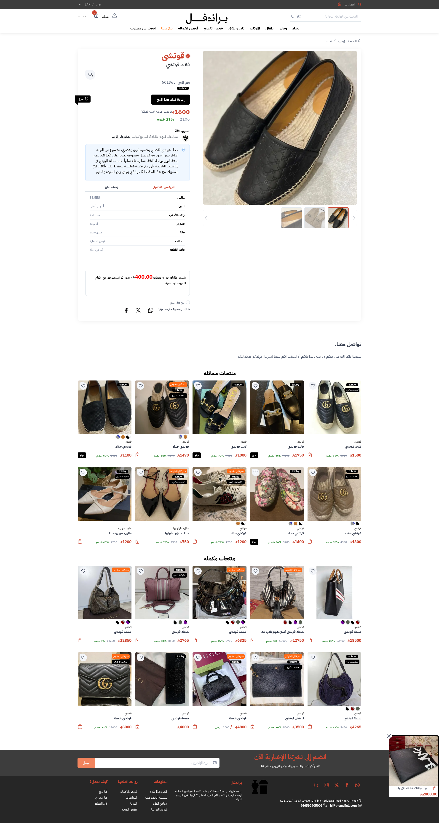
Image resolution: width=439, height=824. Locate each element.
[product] (413, 761)
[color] (185, 438)
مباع (254, 455)
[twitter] (336, 785)
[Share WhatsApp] (340, 4)
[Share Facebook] (126, 311)
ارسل (86, 762)
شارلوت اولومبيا (181, 528)
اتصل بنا (350, 4)
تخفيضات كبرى (352, 390)
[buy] (310, 457)
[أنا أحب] (313, 386)
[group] (280, 217)
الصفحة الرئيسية (347, 41)
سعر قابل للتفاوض (178, 384)
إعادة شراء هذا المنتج (171, 99)
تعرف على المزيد (121, 137)
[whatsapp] (357, 785)
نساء (329, 41)
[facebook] (347, 785)
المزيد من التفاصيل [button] (163, 187)
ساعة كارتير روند (419, 788)
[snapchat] (316, 785)
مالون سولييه (124, 528)
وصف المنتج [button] (111, 187)
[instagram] (326, 785)
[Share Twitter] (138, 311)
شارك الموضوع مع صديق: (174, 309)
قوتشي (357, 442)
